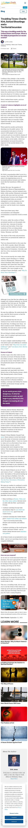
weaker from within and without (16, 518)
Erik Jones (9, 42)
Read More (14, 778)
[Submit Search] (25, 7)
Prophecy (8, 44)
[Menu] (25, 3)
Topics (23, 11)
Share (14, 48)
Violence (3, 46)
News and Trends (17, 44)
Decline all (14, 821)
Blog (3, 11)
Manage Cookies (14, 813)
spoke (2, 437)
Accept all (14, 817)
